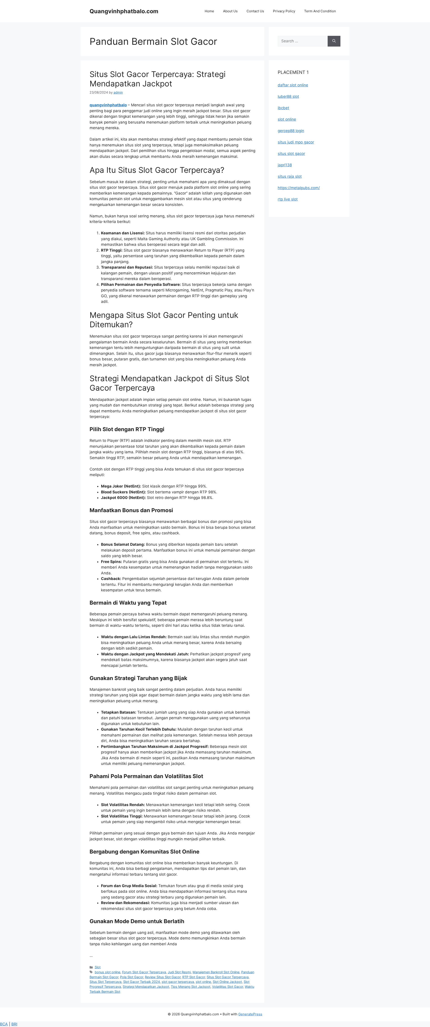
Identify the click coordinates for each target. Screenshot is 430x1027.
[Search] (334, 41)
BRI (14, 1024)
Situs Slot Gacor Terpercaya (228, 977)
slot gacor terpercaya (178, 982)
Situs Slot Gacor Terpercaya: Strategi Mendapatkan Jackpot (158, 78)
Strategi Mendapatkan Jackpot (146, 986)
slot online (203, 982)
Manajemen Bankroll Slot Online (216, 972)
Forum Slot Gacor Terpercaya (144, 972)
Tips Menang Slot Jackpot (190, 986)
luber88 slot (288, 96)
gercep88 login (291, 130)
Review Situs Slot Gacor (163, 977)
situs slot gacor (291, 153)
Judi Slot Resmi (179, 972)
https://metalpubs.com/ (299, 188)
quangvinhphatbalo (108, 105)
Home (209, 11)
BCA (4, 1024)
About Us (230, 11)
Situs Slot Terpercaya (105, 982)
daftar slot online (293, 85)
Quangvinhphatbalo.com (124, 11)
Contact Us (255, 11)
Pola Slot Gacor (131, 977)
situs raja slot (290, 176)
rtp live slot (288, 199)
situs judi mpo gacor (296, 142)
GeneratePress (250, 1014)
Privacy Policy (284, 11)
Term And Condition (320, 11)
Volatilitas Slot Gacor (227, 986)
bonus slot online (107, 972)
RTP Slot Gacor (193, 977)
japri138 (285, 165)
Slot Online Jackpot (227, 982)
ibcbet (283, 108)
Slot (98, 967)
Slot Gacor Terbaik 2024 (141, 982)
